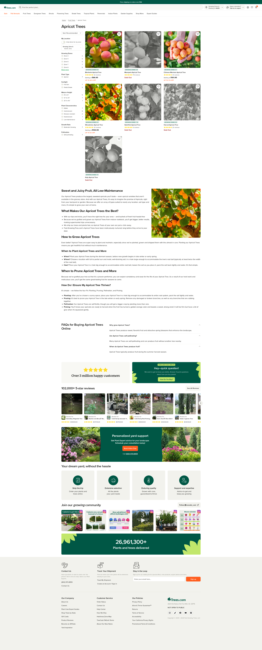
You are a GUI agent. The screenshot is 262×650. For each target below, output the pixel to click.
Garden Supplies (127, 13)
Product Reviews (67, 620)
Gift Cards (64, 616)
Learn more (145, 2)
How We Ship (101, 613)
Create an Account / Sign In (107, 584)
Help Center (101, 609)
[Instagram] (170, 613)
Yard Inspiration (66, 627)
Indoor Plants (112, 13)
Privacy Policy (137, 602)
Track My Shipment (104, 580)
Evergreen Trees (40, 13)
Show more (65, 70)
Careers (64, 605)
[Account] (248, 7)
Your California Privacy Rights (142, 620)
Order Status (101, 602)
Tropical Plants (89, 13)
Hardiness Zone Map (104, 616)
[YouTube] (186, 613)
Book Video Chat (130, 448)
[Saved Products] (252, 7)
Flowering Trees (62, 13)
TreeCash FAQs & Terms (105, 620)
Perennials (101, 13)
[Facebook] (180, 613)
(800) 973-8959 (132, 454)
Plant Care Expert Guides (70, 609)
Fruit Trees (27, 13)
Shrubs (51, 13)
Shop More (140, 13)
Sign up (193, 579)
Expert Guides (152, 13)
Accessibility (136, 616)
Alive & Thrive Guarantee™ (141, 605)
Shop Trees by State (68, 613)
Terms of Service (138, 613)
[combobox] (72, 33)
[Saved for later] (119, 34)
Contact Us (65, 586)
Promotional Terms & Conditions (143, 624)
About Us (64, 602)
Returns (135, 609)
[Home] (10, 7)
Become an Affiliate (68, 624)
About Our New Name (105, 624)
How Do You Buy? (166, 379)
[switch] (63, 42)
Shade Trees (76, 13)
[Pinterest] (191, 613)
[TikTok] (175, 613)
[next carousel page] (201, 403)
